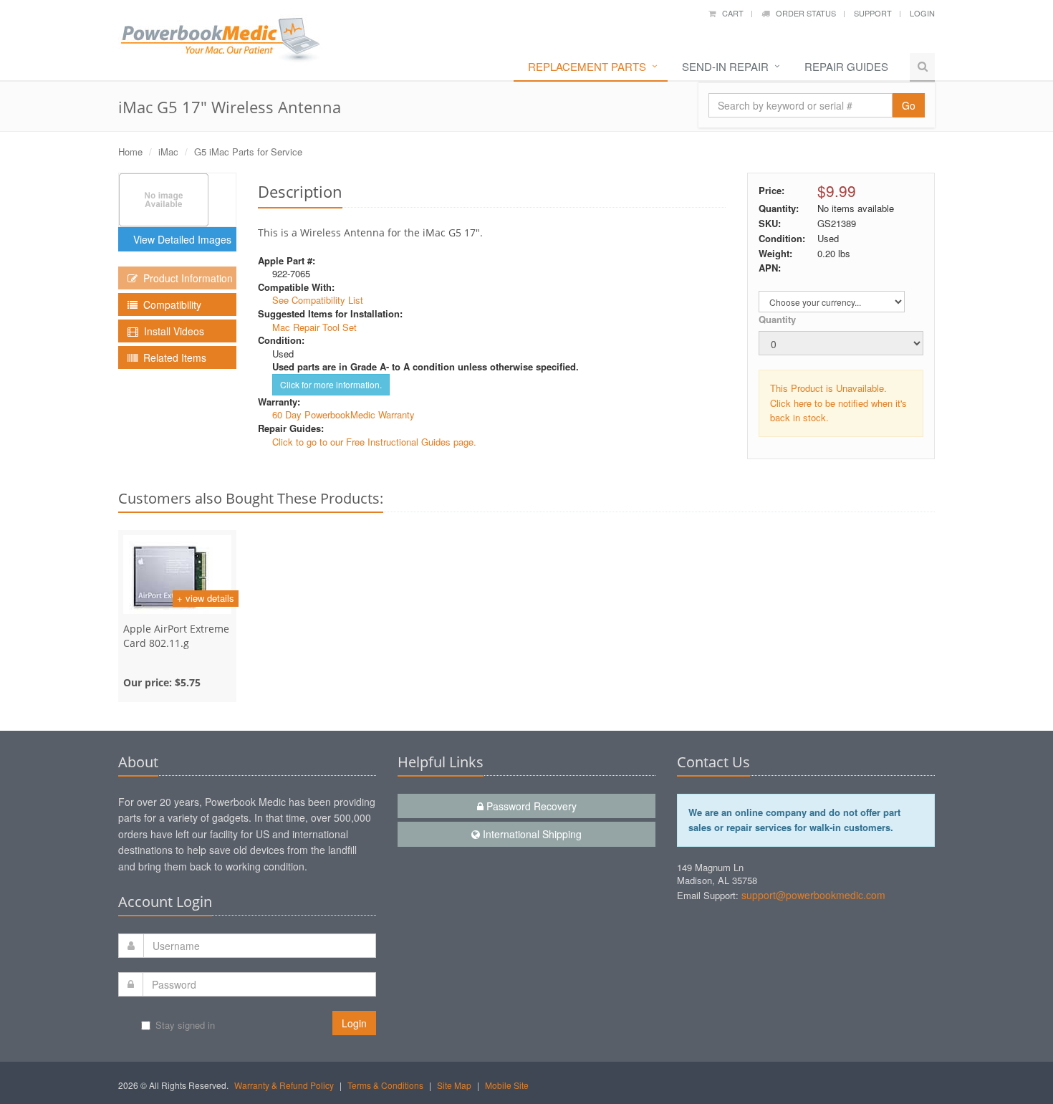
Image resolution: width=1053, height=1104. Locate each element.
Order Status (802, 13)
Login (922, 13)
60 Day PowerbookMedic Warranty (343, 414)
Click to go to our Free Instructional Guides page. (374, 441)
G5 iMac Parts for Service (248, 151)
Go (908, 105)
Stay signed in (185, 1025)
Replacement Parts (587, 66)
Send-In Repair (725, 66)
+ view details (205, 598)
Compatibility (169, 304)
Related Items (172, 357)
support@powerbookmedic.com (813, 895)
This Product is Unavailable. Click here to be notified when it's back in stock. (838, 403)
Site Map (454, 1085)
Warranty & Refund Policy (284, 1085)
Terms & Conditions (385, 1085)
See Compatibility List (317, 300)
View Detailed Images (179, 239)
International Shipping (531, 834)
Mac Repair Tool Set (314, 327)
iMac (168, 151)
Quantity (777, 319)
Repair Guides (846, 66)
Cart (730, 13)
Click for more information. (331, 384)
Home (130, 151)
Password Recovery (530, 806)
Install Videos (171, 331)
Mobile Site (507, 1085)
